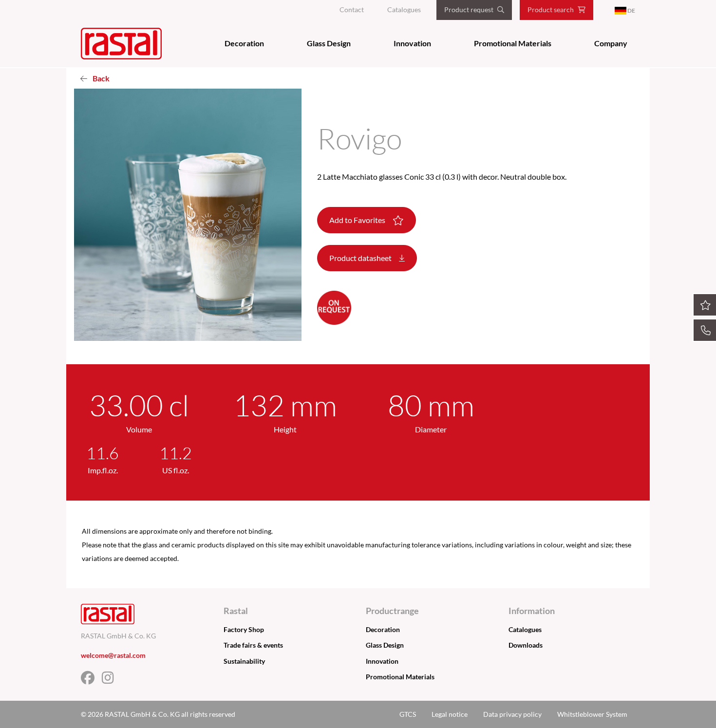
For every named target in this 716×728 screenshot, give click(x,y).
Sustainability (244, 661)
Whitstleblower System (592, 714)
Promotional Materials (512, 43)
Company (610, 43)
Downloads (526, 645)
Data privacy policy (512, 714)
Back (100, 78)
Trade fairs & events (253, 645)
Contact (351, 9)
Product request (468, 9)
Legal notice (450, 714)
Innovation (412, 43)
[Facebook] (91, 680)
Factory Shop (244, 629)
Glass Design (329, 43)
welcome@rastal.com (113, 655)
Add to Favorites (358, 219)
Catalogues (404, 9)
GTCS (407, 714)
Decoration (244, 43)
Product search (551, 9)
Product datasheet (361, 257)
